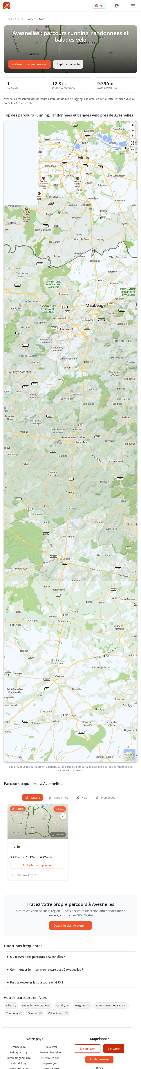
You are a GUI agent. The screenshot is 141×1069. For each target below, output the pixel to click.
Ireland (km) (18, 1063)
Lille (11, 1005)
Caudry (62, 1005)
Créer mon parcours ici (29, 64)
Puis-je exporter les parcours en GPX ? (36, 982)
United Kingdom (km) (18, 1058)
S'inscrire (114, 1048)
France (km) (18, 1047)
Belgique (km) (18, 1052)
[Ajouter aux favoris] (63, 816)
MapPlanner (129, 754)
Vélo (84, 797)
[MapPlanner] (6, 5)
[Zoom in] (132, 125)
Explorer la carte (68, 64)
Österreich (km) (50, 1058)
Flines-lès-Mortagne (36, 1005)
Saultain (35, 1013)
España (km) (50, 1063)
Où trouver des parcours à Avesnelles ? (37, 957)
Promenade (107, 797)
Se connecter (87, 1048)
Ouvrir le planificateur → (70, 925)
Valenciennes (58, 1013)
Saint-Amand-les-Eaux (111, 1005)
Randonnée (60, 797)
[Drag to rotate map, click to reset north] (132, 136)
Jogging (35, 797)
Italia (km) (51, 1047)
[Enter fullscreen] (132, 143)
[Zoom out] (132, 130)
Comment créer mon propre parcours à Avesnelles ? (46, 970)
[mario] (38, 842)
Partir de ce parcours (40, 865)
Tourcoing (14, 1013)
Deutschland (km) (51, 1052)
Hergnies (82, 1005)
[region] (70, 441)
